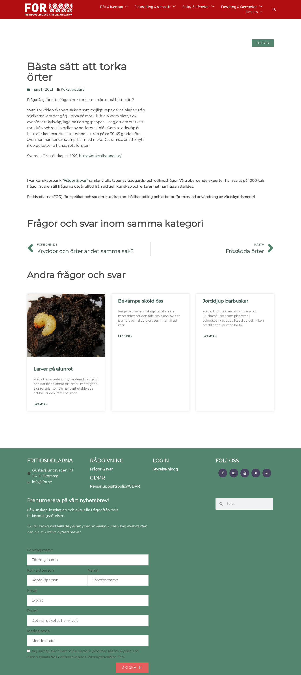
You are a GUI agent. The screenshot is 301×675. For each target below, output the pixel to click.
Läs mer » (41, 404)
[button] (274, 9)
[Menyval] (222, 473)
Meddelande (38, 631)
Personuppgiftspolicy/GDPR (115, 486)
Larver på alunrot (53, 369)
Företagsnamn (40, 550)
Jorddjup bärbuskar (225, 301)
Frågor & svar (101, 469)
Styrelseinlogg (165, 469)
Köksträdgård (73, 89)
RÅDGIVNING (107, 461)
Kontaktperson (40, 570)
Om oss (252, 12)
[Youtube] (244, 473)
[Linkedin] (266, 473)
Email (32, 591)
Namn (93, 570)
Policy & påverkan (196, 7)
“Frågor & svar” (75, 180)
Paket (32, 611)
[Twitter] (255, 473)
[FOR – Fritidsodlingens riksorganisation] (48, 9)
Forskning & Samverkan (239, 7)
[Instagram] (233, 473)
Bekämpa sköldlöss (140, 301)
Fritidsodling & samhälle (152, 7)
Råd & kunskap (111, 7)
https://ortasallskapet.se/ (100, 156)
